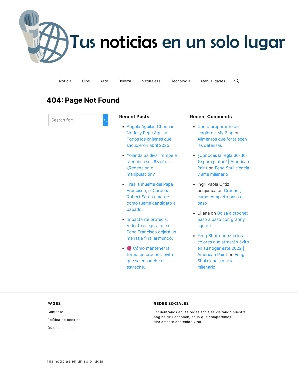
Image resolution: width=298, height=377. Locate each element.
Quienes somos (60, 328)
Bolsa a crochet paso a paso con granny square (222, 219)
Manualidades (213, 81)
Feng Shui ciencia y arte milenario (220, 260)
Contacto (55, 312)
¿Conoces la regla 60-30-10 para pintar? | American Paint (223, 161)
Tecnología (180, 81)
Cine (86, 81)
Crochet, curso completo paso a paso (219, 196)
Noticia (65, 81)
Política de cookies (63, 320)
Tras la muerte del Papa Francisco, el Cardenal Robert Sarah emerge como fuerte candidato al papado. (151, 197)
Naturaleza (151, 81)
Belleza (125, 81)
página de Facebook (171, 317)
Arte (104, 81)
